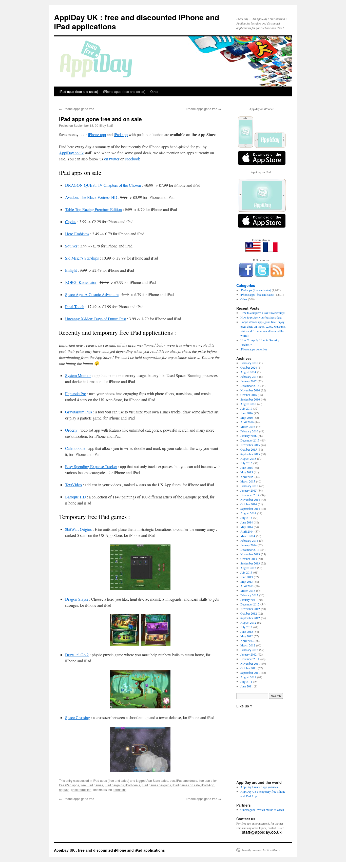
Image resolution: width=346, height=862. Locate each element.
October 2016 (248, 395)
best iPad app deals (183, 780)
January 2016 (248, 436)
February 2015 (249, 486)
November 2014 (250, 499)
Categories (245, 285)
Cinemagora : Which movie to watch (262, 810)
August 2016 (248, 404)
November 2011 (250, 663)
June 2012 (246, 631)
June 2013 (246, 577)
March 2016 (247, 427)
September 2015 (250, 454)
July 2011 (246, 682)
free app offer (208, 780)
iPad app (121, 134)
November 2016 (250, 390)
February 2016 (249, 431)
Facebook (132, 158)
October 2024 (248, 367)
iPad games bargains (156, 785)
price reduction (81, 789)
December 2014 (249, 495)
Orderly (71, 430)
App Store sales (157, 780)
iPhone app (97, 134)
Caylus (70, 221)
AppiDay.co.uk (71, 152)
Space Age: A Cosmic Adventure (92, 294)
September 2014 (250, 509)
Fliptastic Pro (75, 393)
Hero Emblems (77, 233)
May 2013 (246, 581)
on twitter (111, 158)
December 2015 (249, 440)
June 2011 (246, 686)
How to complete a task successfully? (262, 313)
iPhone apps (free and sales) (124, 91)
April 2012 (247, 641)
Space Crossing (77, 717)
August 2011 (248, 677)
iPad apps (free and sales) (79, 91)
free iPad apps (69, 785)
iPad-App (207, 785)
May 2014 (246, 527)
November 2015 (250, 445)
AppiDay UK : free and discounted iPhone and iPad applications (136, 22)
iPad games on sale (186, 785)
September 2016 (250, 399)
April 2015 (247, 477)
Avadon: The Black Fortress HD (91, 197)
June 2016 (246, 413)
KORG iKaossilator (81, 282)
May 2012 (246, 636)
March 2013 (247, 590)
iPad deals (132, 785)
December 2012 (249, 604)
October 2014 (248, 504)
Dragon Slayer (76, 599)
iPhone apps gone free (76, 109)
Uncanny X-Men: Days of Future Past (95, 318)
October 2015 (248, 449)
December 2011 (249, 659)
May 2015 (246, 472)
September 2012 (250, 618)
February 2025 (249, 363)
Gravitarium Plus (78, 411)
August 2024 (248, 372)
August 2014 (248, 513)
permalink (119, 789)
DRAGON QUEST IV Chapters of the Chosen (103, 185)
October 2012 (248, 613)
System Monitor (78, 375)
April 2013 (247, 586)
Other (154, 91)
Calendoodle (75, 448)
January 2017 (248, 381)
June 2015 (246, 468)
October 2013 (248, 559)
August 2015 (248, 458)
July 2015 (246, 463)
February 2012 (249, 650)
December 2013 (249, 550)
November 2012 (250, 609)
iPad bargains (114, 785)
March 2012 (247, 645)
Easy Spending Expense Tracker (91, 466)
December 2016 (249, 386)
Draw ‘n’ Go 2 (77, 654)
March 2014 (247, 536)
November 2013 (250, 554)
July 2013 (246, 572)
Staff (110, 125)
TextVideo (73, 484)
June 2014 (246, 522)
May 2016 (246, 417)
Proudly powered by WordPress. (261, 850)
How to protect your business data (260, 317)
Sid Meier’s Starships (82, 258)
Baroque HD (75, 496)
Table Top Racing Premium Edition (93, 209)
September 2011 (250, 672)
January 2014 (248, 545)
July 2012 (246, 627)
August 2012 (248, 622)
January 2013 (248, 600)
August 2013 (248, 568)
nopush (64, 789)
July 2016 (246, 408)
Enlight (71, 270)
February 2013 (249, 595)
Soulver (71, 245)
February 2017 (249, 376)
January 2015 (248, 490)
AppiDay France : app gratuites (259, 787)
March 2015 (247, 481)
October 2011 (248, 668)
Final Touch (74, 306)
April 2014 (247, 531)
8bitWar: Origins (78, 529)
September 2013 (250, 563)
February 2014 (249, 540)
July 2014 (246, 518)
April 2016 (247, 422)
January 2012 (248, 654)
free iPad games (92, 785)
